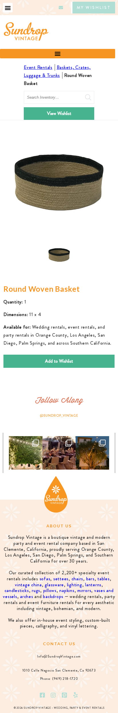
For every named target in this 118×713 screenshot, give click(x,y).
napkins (66, 590)
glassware (54, 584)
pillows (49, 590)
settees (60, 578)
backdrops (53, 596)
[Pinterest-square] (64, 695)
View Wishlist (59, 113)
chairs (77, 578)
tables (103, 578)
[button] (8, 7)
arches (26, 596)
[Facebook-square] (42, 695)
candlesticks (17, 590)
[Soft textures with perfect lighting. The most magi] (25, 453)
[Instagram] (53, 695)
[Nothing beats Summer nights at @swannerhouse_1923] (92, 453)
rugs (36, 590)
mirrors (84, 590)
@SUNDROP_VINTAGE (59, 415)
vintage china (28, 584)
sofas (45, 578)
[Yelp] (75, 695)
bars (90, 578)
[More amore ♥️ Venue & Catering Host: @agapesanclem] (59, 453)
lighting (74, 584)
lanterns (93, 584)
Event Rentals (38, 67)
